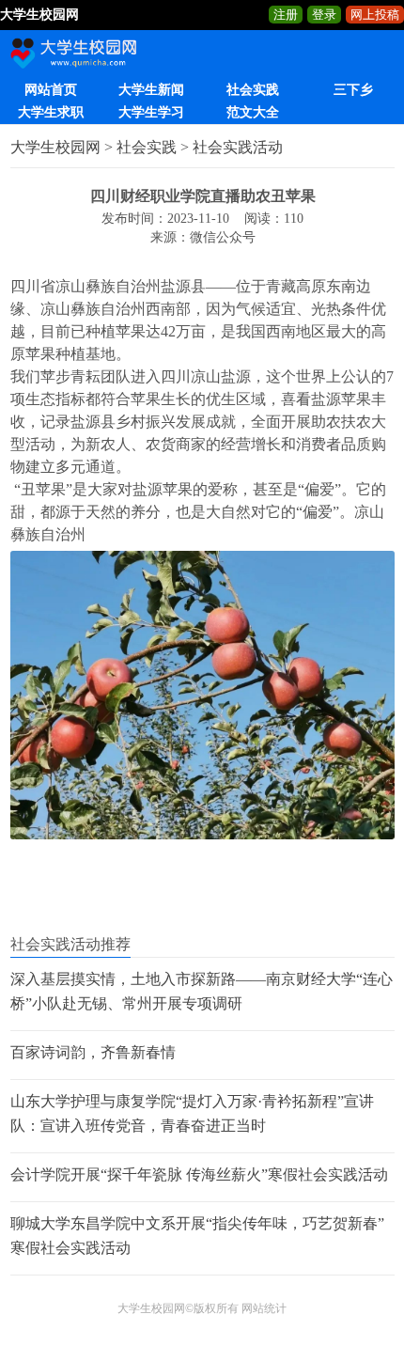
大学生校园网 (55, 147)
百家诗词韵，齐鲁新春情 (93, 1052)
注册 (285, 15)
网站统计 (264, 1308)
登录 (324, 15)
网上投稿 (374, 15)
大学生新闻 (151, 90)
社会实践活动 (238, 147)
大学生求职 (51, 112)
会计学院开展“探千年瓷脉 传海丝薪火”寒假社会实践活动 (199, 1174)
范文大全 (252, 112)
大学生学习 (151, 112)
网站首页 (50, 90)
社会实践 (252, 90)
